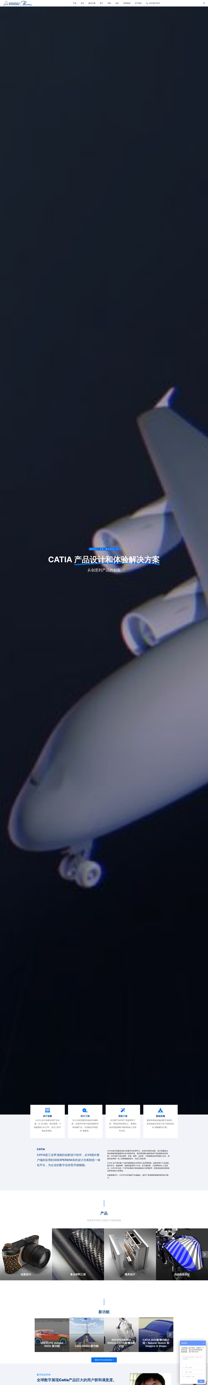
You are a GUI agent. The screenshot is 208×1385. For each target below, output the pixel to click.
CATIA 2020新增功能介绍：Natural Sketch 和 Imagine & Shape (156, 1343)
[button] (104, 1359)
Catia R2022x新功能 (87, 1346)
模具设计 (130, 1274)
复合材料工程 (78, 1274)
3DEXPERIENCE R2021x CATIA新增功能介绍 (121, 1343)
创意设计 (26, 1274)
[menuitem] (75, 3)
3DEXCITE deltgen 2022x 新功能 (52, 1344)
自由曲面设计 (182, 1274)
